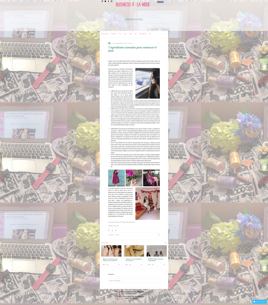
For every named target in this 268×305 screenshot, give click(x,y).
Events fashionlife (142, 34)
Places (120, 34)
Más (150, 34)
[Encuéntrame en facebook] (108, 1)
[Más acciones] (159, 43)
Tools (136, 34)
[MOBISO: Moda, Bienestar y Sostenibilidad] (157, 251)
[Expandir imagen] (116, 178)
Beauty (125, 34)
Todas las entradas (104, 34)
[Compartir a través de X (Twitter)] (112, 230)
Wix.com (135, 298)
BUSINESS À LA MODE (133, 4)
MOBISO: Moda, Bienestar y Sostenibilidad (155, 259)
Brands (130, 34)
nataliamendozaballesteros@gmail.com (134, 292)
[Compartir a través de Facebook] (109, 230)
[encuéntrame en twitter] (105, 1)
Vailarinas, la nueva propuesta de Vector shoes (134, 259)
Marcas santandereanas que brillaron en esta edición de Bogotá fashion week (110, 259)
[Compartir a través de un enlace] (115, 230)
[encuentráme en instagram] (111, 1)
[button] (165, 33)
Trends (117, 225)
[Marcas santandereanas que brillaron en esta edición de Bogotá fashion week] (111, 251)
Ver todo (165, 242)
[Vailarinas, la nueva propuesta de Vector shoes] (134, 251)
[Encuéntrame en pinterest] (102, 1)
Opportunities (113, 34)
